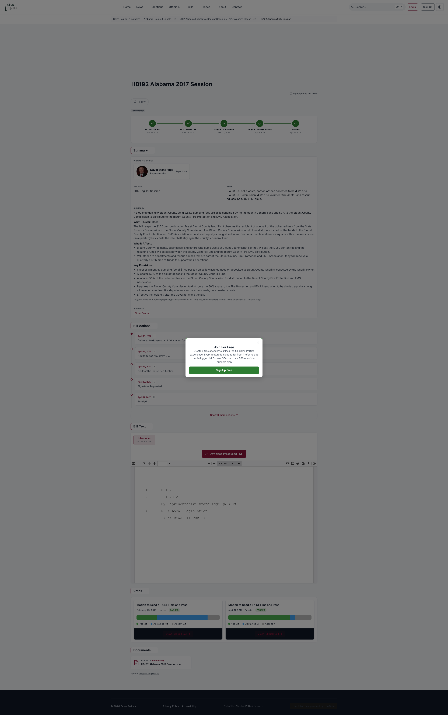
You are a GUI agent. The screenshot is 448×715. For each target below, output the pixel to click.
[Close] (258, 342)
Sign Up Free (224, 370)
